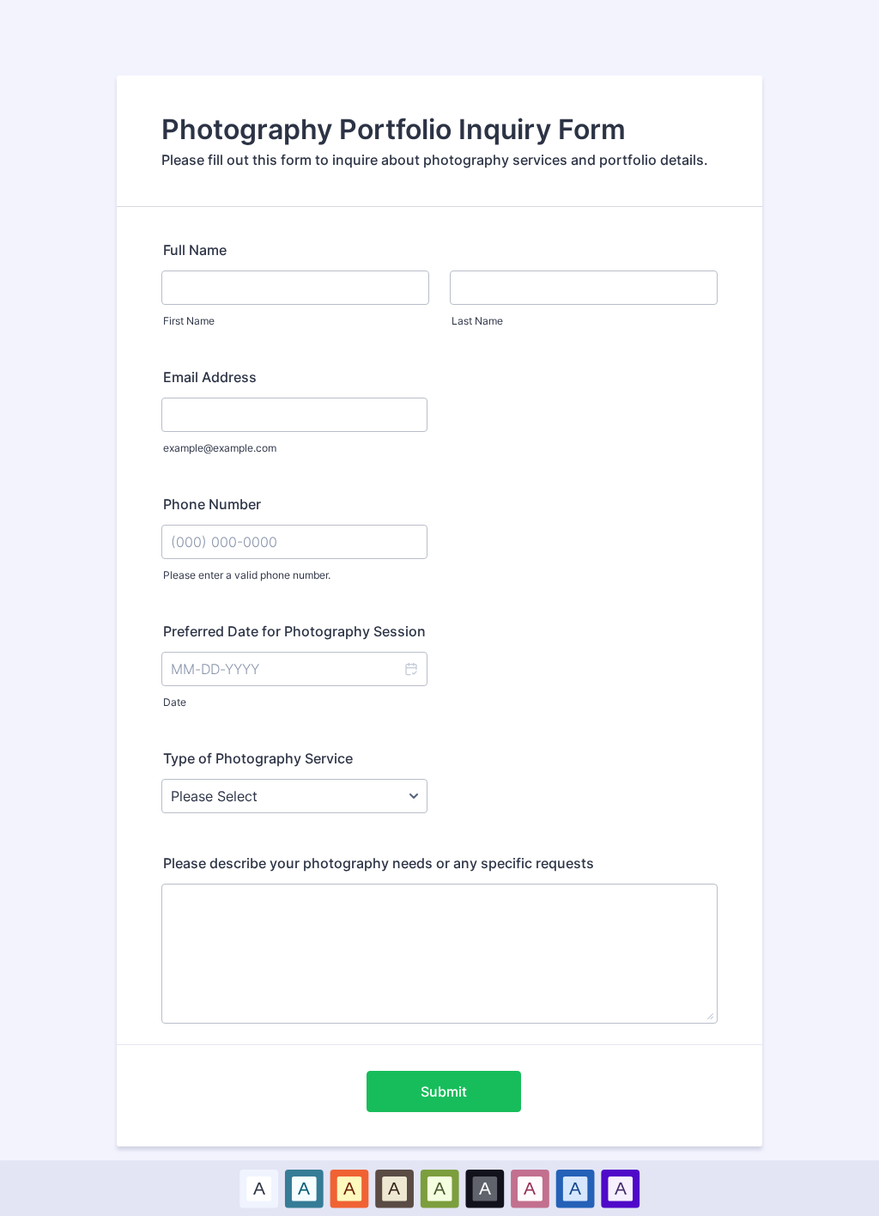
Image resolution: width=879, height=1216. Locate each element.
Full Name (195, 249)
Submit (444, 1091)
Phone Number (212, 504)
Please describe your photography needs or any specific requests (378, 863)
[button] (410, 669)
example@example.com (219, 447)
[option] (258, 1188)
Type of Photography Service (258, 758)
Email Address (210, 377)
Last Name (477, 320)
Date (174, 702)
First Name (189, 320)
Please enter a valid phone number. (246, 574)
